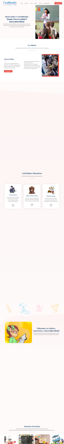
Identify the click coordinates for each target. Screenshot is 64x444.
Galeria (35, 3)
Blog (31, 3)
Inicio (22, 3)
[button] (58, 3)
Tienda (40, 3)
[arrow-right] (13, 205)
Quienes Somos (46, 3)
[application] (28, 3)
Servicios (26, 3)
